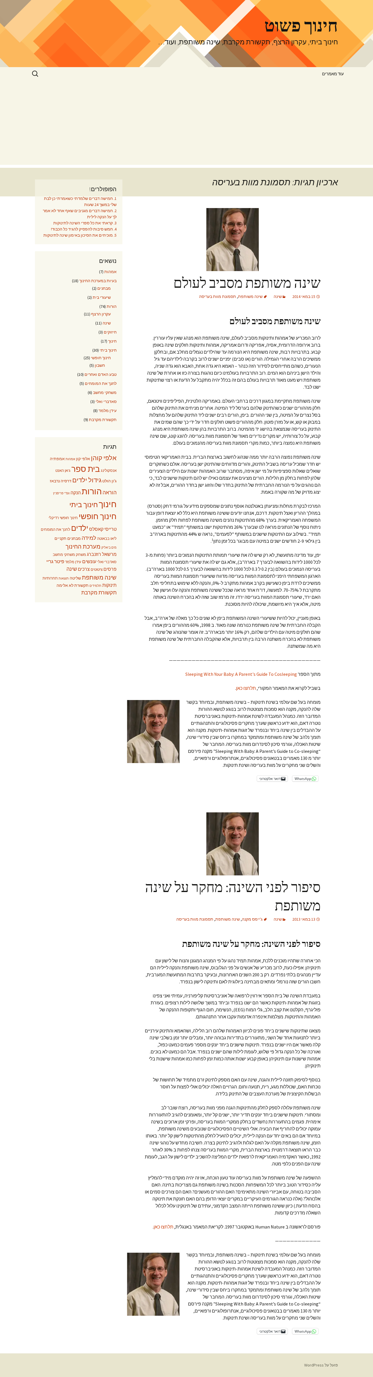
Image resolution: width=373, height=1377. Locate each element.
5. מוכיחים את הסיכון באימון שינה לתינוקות (80, 235)
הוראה (110, 492)
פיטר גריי (55, 562)
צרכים (84, 569)
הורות (112, 306)
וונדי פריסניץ (61, 493)
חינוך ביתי (108, 350)
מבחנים (104, 288)
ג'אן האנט (63, 470)
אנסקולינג (109, 470)
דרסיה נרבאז (60, 481)
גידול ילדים (86, 480)
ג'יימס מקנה (252, 919)
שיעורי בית (102, 297)
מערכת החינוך (83, 546)
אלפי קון (83, 458)
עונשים (89, 562)
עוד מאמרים (333, 73)
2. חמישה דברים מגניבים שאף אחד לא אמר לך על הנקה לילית (80, 213)
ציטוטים (97, 569)
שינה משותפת (250, 296)
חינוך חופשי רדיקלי (63, 518)
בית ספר (85, 469)
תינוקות (109, 585)
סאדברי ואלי (106, 401)
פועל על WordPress (321, 1365)
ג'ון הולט (109, 481)
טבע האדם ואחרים (101, 374)
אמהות (110, 271)
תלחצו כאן (246, 688)
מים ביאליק (109, 547)
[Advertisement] (186, 124)
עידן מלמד (107, 410)
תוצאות (64, 578)
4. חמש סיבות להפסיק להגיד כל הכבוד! (84, 229)
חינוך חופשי (101, 357)
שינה (278, 296)
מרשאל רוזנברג (102, 554)
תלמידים (95, 586)
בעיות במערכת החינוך (98, 280)
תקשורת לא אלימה (73, 585)
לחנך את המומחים (101, 383)
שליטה (75, 578)
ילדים (79, 528)
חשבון (100, 365)
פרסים (110, 569)
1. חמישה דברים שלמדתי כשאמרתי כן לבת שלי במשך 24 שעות (80, 201)
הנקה (76, 492)
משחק (81, 554)
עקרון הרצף (101, 314)
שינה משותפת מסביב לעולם (247, 283)
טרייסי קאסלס (103, 529)
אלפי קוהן (104, 458)
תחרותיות (50, 578)
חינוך (112, 341)
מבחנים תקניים (67, 538)
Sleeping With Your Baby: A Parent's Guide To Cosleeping (241, 674)
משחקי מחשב (105, 392)
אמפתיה (57, 458)
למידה (89, 538)
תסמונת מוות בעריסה (217, 296)
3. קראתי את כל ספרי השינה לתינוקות (85, 223)
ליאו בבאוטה (107, 538)
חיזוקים (110, 332)
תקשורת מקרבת (103, 419)
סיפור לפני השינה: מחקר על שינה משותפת (233, 896)
